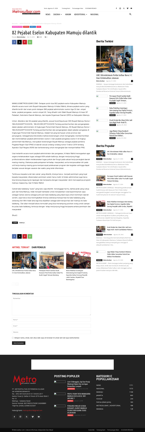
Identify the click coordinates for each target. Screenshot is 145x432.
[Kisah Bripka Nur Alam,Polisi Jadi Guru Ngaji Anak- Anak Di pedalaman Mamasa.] (102, 123)
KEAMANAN (71, 389)
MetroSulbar (21, 37)
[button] (130, 14)
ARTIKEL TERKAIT (20, 247)
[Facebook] (116, 8)
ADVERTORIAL (79, 14)
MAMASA (112, 125)
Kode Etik (91, 430)
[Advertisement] (72, 364)
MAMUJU (32, 27)
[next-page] (17, 284)
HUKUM (68, 14)
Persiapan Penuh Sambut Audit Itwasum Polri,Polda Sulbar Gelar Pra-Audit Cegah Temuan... (120, 98)
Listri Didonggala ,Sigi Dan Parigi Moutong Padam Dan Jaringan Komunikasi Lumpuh (78, 384)
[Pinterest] (24, 42)
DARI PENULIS (39, 247)
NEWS (48, 14)
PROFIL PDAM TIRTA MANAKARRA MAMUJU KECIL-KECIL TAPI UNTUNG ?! (78, 396)
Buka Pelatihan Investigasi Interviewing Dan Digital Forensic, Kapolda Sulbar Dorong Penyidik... (121, 110)
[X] (124, 8)
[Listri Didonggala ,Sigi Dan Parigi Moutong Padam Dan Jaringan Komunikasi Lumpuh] (59, 385)
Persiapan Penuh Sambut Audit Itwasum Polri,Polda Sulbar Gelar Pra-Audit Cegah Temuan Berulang (51, 273)
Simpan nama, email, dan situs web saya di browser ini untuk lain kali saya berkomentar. (47, 338)
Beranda (15, 24)
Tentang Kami (66, 8)
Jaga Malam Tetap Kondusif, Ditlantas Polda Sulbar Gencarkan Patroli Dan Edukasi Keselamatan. (119, 254)
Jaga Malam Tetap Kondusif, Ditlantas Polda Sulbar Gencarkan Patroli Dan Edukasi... (120, 133)
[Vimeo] (127, 8)
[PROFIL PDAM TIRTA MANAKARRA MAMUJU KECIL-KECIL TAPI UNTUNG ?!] (59, 397)
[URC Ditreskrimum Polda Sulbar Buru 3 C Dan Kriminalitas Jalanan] (24, 260)
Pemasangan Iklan (77, 8)
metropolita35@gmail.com (32, 410)
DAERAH (56, 14)
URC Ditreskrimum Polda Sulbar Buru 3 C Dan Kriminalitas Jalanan (114, 76)
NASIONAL (94, 14)
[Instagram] (120, 8)
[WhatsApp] (30, 42)
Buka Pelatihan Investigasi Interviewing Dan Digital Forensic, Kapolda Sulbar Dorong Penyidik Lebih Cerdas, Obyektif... (120, 204)
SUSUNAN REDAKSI (90, 8)
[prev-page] (13, 284)
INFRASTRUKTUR (25, 24)
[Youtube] (131, 8)
